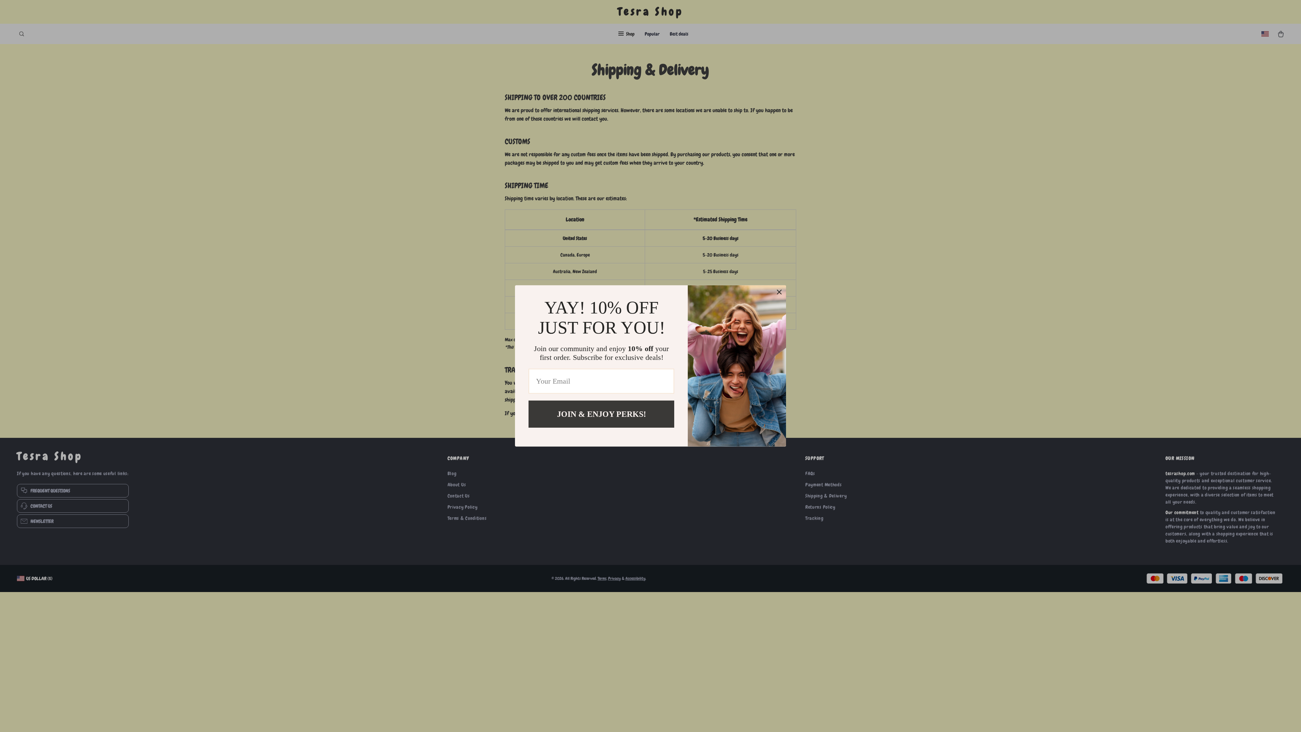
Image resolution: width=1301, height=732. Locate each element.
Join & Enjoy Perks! (601, 414)
